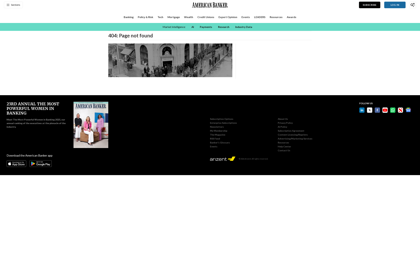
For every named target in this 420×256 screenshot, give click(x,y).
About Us (283, 119)
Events (213, 146)
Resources (283, 142)
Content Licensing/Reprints (293, 135)
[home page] (210, 5)
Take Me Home (170, 68)
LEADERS (259, 17)
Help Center (284, 146)
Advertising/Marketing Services (295, 139)
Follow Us (366, 103)
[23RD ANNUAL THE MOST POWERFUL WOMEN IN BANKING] (91, 125)
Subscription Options (221, 119)
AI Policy (282, 127)
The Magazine (217, 135)
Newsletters (217, 127)
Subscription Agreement (291, 131)
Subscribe (370, 4)
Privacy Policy (285, 123)
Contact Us (284, 150)
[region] (210, 27)
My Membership (218, 131)
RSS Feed (215, 139)
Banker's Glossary (220, 142)
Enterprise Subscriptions (223, 123)
